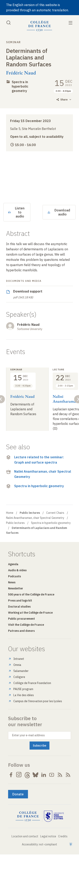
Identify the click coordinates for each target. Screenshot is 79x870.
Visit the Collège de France (26, 625)
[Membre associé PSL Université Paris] (54, 816)
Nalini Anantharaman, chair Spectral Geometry (42, 474)
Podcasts (14, 576)
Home (9, 513)
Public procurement (21, 618)
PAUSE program (23, 689)
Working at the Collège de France (30, 612)
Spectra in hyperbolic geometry (20, 86)
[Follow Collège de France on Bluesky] (35, 775)
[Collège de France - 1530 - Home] (39, 26)
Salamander (21, 671)
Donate (18, 794)
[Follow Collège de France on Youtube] (51, 775)
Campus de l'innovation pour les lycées (37, 701)
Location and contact (25, 836)
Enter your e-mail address (28, 735)
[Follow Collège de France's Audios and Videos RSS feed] (68, 775)
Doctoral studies (19, 606)
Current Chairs (55, 513)
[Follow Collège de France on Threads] (27, 775)
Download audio (62, 212)
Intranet (18, 659)
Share (64, 99)
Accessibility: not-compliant (39, 844)
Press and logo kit (20, 600)
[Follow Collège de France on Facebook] (11, 775)
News (11, 582)
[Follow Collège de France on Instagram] (19, 775)
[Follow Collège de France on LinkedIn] (43, 775)
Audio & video (17, 570)
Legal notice (48, 836)
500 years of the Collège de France (31, 594)
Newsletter (15, 588)
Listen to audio (20, 212)
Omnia (17, 665)
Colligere (19, 677)
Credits (62, 836)
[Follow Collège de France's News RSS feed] (60, 775)
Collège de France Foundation (32, 683)
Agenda (13, 564)
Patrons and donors (21, 631)
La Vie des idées (23, 695)
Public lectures (15, 523)
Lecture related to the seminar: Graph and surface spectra (39, 459)
